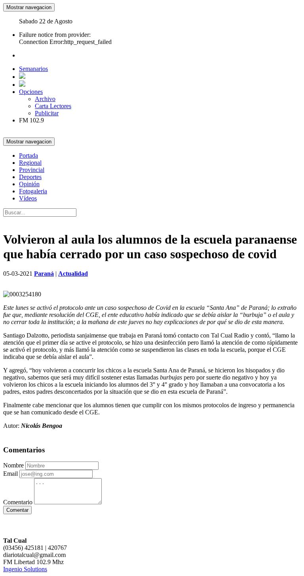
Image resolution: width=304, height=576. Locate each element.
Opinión (29, 184)
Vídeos (28, 198)
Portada (28, 155)
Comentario (17, 502)
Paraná (44, 273)
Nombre (13, 465)
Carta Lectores (53, 106)
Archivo (45, 98)
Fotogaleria (33, 191)
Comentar (17, 510)
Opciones (31, 91)
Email (10, 473)
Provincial (31, 169)
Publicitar (47, 113)
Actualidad (73, 273)
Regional (30, 162)
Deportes (30, 177)
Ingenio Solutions (25, 569)
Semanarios (33, 68)
